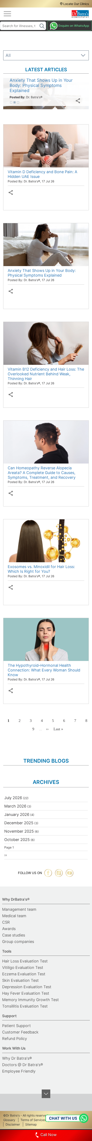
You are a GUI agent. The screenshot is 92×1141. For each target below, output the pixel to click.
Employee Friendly (19, 1071)
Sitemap (31, 1124)
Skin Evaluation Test (20, 980)
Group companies (18, 941)
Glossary (9, 1120)
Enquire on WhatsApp (73, 25)
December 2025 (18, 823)
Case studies (13, 935)
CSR (6, 922)
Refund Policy (14, 1038)
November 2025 (19, 831)
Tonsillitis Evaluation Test (25, 1006)
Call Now (48, 1134)
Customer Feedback (20, 1032)
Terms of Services (33, 1120)
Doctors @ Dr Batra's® (22, 1064)
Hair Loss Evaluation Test (25, 961)
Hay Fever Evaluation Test (25, 993)
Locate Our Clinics (76, 4)
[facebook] (48, 873)
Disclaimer (13, 1124)
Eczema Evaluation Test (23, 974)
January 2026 (16, 814)
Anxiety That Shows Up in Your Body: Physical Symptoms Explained (42, 272)
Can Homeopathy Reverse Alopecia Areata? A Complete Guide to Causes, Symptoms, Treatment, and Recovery (42, 472)
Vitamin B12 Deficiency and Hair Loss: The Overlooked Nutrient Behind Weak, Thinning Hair (46, 374)
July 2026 (13, 798)
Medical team (14, 916)
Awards (9, 928)
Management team (19, 909)
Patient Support (16, 1025)
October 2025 (17, 839)
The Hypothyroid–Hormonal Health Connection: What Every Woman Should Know (44, 670)
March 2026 (15, 806)
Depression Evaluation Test (26, 987)
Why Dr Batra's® (17, 1058)
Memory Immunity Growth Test (30, 999)
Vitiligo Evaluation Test (22, 967)
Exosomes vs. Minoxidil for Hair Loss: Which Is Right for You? (41, 569)
